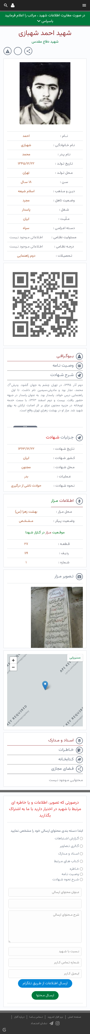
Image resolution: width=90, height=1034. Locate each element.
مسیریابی (75, 657)
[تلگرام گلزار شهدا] (51, 1023)
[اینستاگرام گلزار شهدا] (57, 1023)
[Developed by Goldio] (4, 1030)
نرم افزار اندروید (55, 1017)
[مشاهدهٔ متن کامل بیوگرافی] (9, 386)
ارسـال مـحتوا (45, 995)
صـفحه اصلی (74, 1017)
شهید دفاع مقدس (45, 42)
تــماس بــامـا (36, 1017)
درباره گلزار (19, 1017)
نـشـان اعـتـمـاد (39, 1023)
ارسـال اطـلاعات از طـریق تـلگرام (45, 983)
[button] (45, 685)
